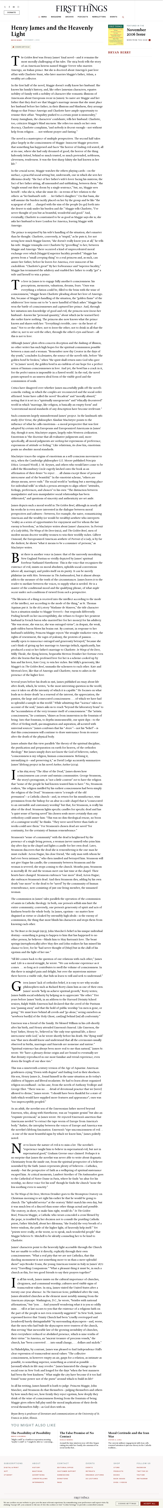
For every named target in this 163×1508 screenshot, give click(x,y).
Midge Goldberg (18, 1436)
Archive (69, 17)
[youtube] (14, 7)
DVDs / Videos (120, 1482)
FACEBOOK (141, 1467)
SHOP (117, 1463)
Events (113, 17)
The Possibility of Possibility (31, 1433)
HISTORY (36, 1467)
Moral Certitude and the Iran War (128, 1434)
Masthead (37, 1471)
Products (118, 1471)
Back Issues (119, 1478)
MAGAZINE (56, 17)
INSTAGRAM (142, 1478)
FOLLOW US (144, 1463)
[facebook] (9, 7)
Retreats (90, 1471)
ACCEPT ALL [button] (150, 1503)
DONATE (12, 12)
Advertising (38, 1475)
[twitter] (5, 7)
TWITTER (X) (142, 1471)
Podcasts (83, 17)
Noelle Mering (66, 1440)
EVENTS (90, 1463)
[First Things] (81, 8)
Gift (6, 1471)
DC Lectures (92, 1478)
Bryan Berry (16, 40)
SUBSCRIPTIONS (13, 1463)
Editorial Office (65, 1467)
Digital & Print (11, 1467)
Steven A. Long (115, 1440)
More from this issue (137, 40)
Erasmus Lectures (95, 1475)
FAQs (59, 1482)
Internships (38, 1482)
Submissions (63, 1475)
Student (8, 1475)
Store (117, 1467)
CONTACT (63, 1463)
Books (117, 1475)
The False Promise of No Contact (77, 1434)
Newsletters (99, 17)
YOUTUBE (141, 1475)
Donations (62, 1478)
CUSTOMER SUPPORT (66, 1471)
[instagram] (18, 7)
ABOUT (36, 1463)
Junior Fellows (40, 1478)
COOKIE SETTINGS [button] (127, 1503)
